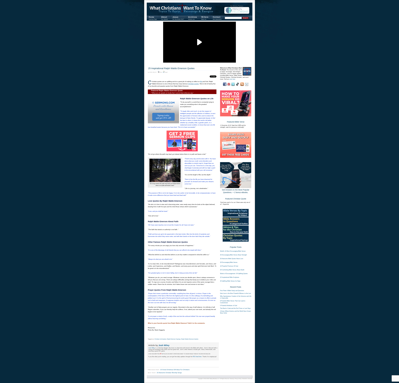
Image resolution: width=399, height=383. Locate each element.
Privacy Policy (238, 378)
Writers (204, 17)
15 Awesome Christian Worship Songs (169, 372)
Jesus (175, 17)
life (201, 81)
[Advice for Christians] (236, 233)
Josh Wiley (153, 72)
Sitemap (232, 378)
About (164, 17)
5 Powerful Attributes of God (228, 305)
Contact (216, 17)
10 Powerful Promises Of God (229, 266)
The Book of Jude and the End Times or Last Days (235, 308)
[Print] (158, 72)
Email (166, 72)
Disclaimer (244, 378)
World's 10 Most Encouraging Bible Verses (233, 251)
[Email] (163, 72)
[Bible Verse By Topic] (236, 216)
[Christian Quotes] (236, 241)
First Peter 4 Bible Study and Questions (232, 290)
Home (151, 17)
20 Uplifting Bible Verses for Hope (230, 281)
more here (232, 79)
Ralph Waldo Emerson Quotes (189, 339)
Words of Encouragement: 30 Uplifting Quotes (234, 273)
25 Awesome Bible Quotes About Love (231, 258)
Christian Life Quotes (160, 339)
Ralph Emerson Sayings (174, 339)
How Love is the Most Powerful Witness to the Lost (235, 293)
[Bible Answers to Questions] (236, 224)
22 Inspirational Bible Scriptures (229, 277)
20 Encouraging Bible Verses (228, 262)
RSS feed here (197, 356)
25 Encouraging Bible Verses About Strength (233, 255)
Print (161, 72)
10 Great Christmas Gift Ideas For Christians (175, 369)
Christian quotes (193, 84)
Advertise (250, 378)
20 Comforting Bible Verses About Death (232, 270)
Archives (192, 17)
